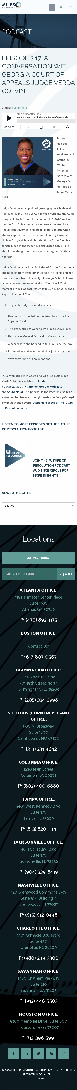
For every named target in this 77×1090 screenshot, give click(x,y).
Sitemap (38, 1079)
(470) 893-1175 (41, 620)
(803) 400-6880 (41, 786)
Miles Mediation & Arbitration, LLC (35, 1070)
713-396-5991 (41, 1038)
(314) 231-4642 (41, 749)
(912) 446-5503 (41, 1001)
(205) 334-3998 (41, 700)
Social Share (20, 108)
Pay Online (41, 558)
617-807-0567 (41, 657)
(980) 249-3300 (41, 958)
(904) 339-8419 (41, 872)
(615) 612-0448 (41, 915)
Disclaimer (43, 1074)
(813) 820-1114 (41, 829)
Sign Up (66, 574)
